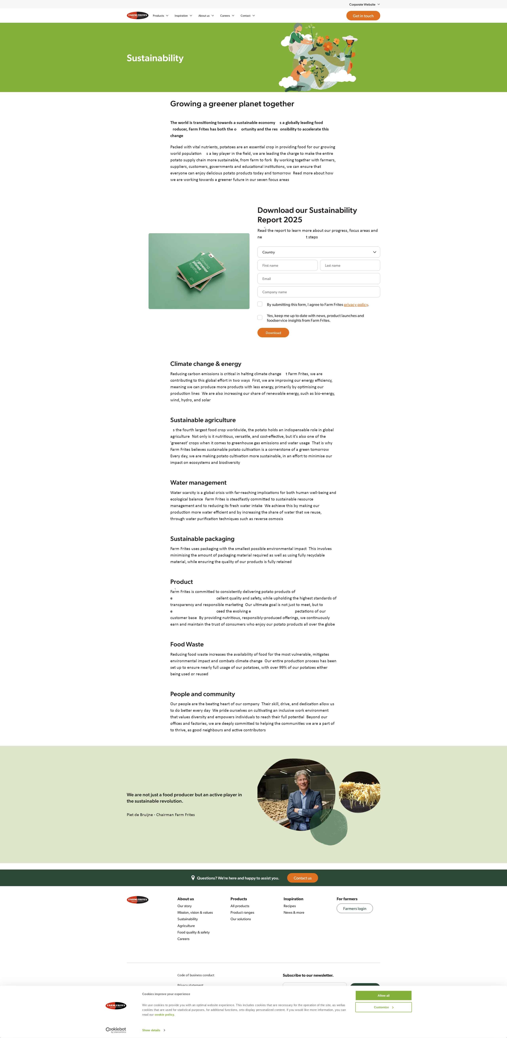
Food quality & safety (193, 932)
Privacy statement (190, 985)
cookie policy (164, 1014)
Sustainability (187, 919)
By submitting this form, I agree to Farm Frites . (318, 304)
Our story (184, 906)
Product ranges (242, 912)
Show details (151, 1030)
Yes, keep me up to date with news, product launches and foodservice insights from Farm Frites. (315, 318)
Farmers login (354, 908)
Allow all (384, 995)
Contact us (303, 877)
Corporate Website (362, 4)
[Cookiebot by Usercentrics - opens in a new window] (116, 1030)
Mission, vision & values (195, 912)
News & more (294, 912)
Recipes (290, 906)
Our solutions (241, 919)
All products (240, 906)
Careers (183, 938)
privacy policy (356, 304)
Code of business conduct (195, 975)
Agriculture (186, 925)
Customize (381, 1007)
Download (273, 332)
